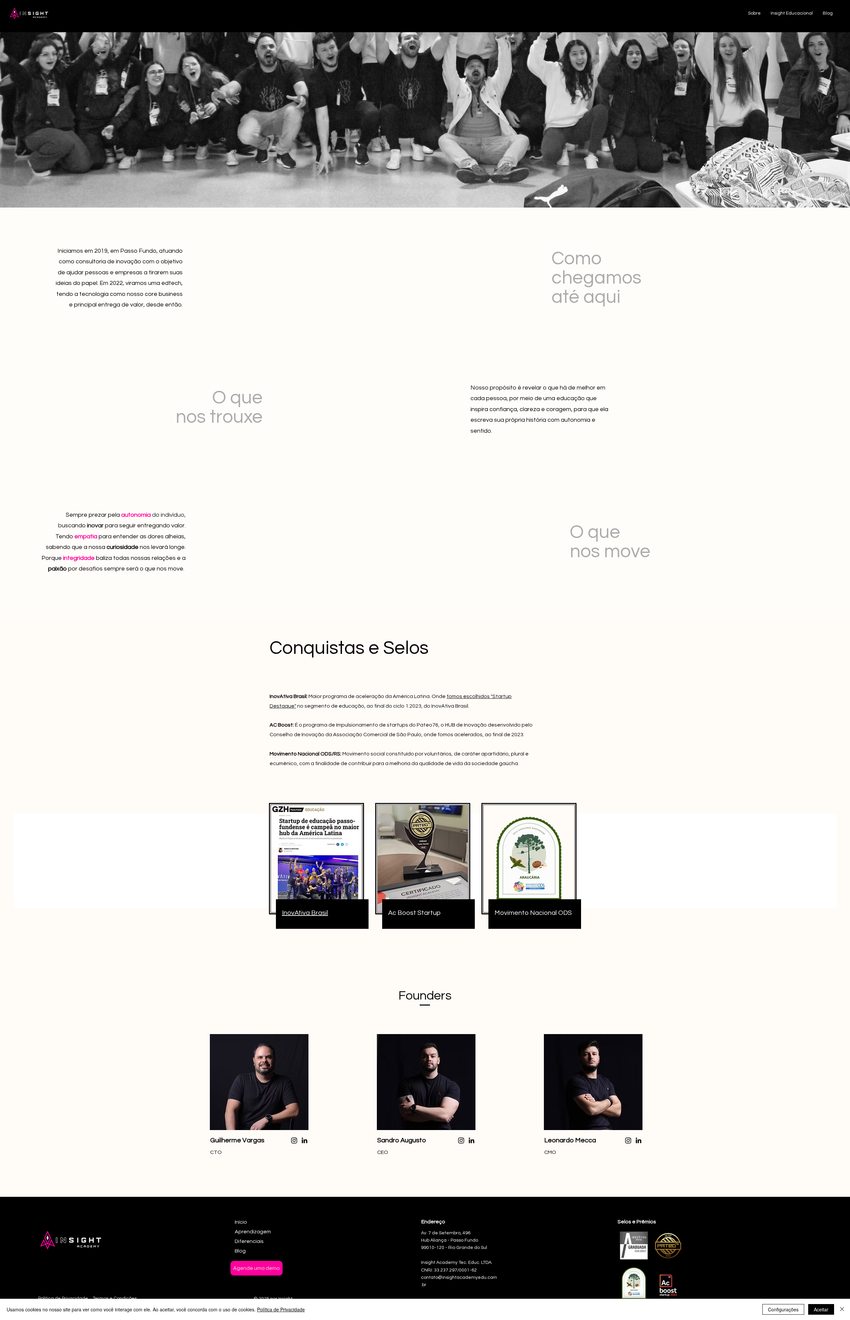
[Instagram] (294, 1140)
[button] (258, 1222)
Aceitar (821, 1309)
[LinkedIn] (304, 1140)
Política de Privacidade (281, 1309)
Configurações (783, 1309)
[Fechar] (842, 1309)
